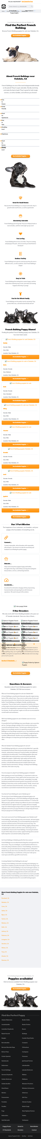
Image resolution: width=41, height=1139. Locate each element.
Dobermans (5, 1065)
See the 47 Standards (8, 660)
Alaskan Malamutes (7, 1020)
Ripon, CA (4, 915)
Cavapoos (25, 1042)
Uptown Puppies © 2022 (14, 1136)
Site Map (24, 1136)
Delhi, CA (4, 927)
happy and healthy (26, 566)
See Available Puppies (20, 35)
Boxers (24, 1029)
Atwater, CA (5, 956)
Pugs (3, 1111)
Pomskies (4, 1102)
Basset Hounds (6, 1033)
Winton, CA (5, 947)
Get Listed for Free (27, 1)
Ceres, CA (4, 906)
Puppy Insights (14, 13)
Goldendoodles (6, 1083)
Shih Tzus (24, 1097)
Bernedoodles (5, 1042)
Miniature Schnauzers (28, 1088)
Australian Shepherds (7, 1029)
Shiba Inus (25, 1092)
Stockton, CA (5, 943)
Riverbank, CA (5, 898)
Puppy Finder (13, 10)
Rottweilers (5, 1115)
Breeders (20, 1130)
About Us (20, 1126)
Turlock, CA (5, 919)
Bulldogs (24, 1033)
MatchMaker (34, 1126)
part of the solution (23, 592)
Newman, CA (5, 960)
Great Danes (5, 1088)
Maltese (24, 1074)
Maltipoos (25, 1079)
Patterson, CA (5, 935)
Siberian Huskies (26, 1102)
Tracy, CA (4, 952)
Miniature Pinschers (27, 1083)
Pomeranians (5, 1097)
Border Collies (26, 1020)
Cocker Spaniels (6, 1056)
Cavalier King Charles (28, 1038)
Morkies (4, 1092)
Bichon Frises (5, 1052)
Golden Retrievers (7, 1079)
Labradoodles (26, 1065)
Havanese (25, 1056)
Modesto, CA (5, 902)
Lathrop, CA (5, 931)
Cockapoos (25, 1052)
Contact (34, 1130)
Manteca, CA (5, 923)
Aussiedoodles (6, 1024)
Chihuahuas (25, 1047)
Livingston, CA (5, 939)
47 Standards (7, 1130)
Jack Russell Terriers (27, 1061)
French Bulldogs (6, 1070)
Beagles (4, 1038)
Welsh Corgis (25, 1106)
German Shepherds (7, 1074)
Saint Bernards (6, 1120)
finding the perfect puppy (19, 549)
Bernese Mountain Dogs (8, 1047)
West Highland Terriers (28, 1111)
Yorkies (24, 1115)
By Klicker (30, 1136)
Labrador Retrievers (27, 1070)
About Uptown (29, 10)
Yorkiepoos (25, 1120)
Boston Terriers (26, 1024)
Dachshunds (5, 1061)
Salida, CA (4, 910)
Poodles (4, 1106)
